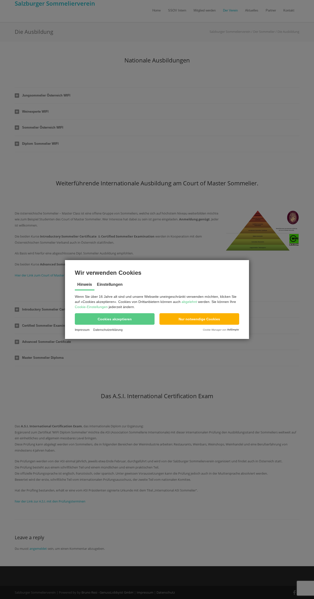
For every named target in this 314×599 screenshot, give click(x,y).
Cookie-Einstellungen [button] (91, 307)
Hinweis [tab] (84, 284)
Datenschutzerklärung (108, 330)
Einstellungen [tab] (110, 284)
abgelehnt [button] (189, 302)
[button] (115, 319)
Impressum (82, 330)
